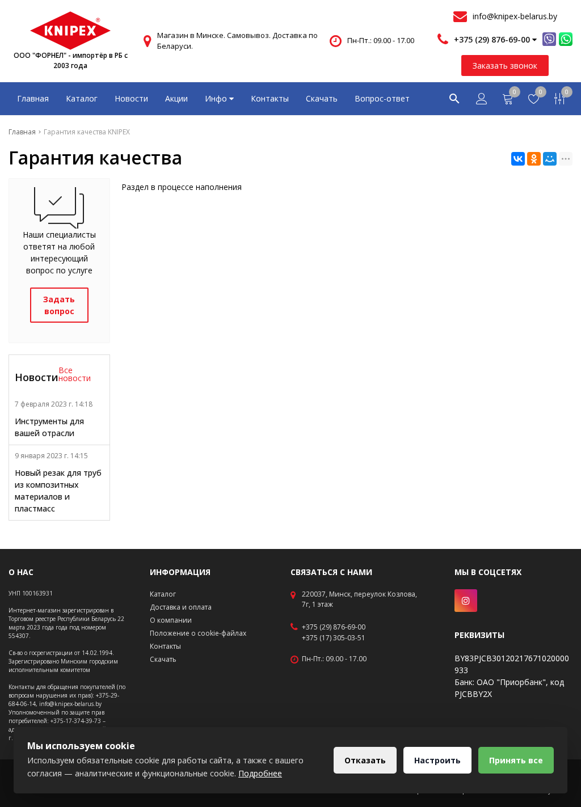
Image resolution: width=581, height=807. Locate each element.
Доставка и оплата (181, 607)
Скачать (322, 98)
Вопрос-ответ (382, 98)
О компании (171, 620)
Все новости (74, 374)
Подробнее (260, 773)
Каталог (82, 98)
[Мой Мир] (550, 159)
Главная (33, 98)
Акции (176, 98)
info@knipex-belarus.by (515, 16)
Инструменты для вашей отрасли (49, 427)
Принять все (516, 760)
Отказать (365, 760)
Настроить (437, 760)
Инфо (217, 98)
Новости (131, 98)
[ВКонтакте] (518, 159)
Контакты (270, 98)
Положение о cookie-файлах (198, 633)
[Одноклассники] (534, 159)
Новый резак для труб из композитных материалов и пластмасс (58, 490)
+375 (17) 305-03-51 (333, 638)
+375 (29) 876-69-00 (333, 627)
